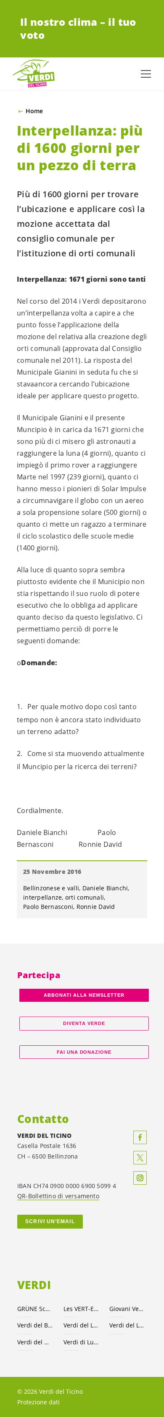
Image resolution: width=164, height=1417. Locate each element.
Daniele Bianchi (105, 888)
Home (34, 111)
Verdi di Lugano (81, 1342)
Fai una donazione (84, 1052)
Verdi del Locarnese (81, 1325)
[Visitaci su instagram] (140, 1178)
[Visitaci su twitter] (140, 1157)
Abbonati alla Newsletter (84, 995)
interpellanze (42, 897)
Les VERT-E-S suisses (81, 1309)
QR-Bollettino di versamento (58, 1196)
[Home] (34, 74)
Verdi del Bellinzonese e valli (35, 1325)
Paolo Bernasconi (48, 907)
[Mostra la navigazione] (146, 74)
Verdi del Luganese (127, 1325)
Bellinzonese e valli (51, 888)
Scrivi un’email (49, 1221)
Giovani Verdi (127, 1309)
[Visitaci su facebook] (140, 1137)
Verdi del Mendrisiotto (35, 1342)
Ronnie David (96, 907)
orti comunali (84, 897)
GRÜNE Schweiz (35, 1309)
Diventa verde (84, 1023)
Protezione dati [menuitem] (38, 1402)
